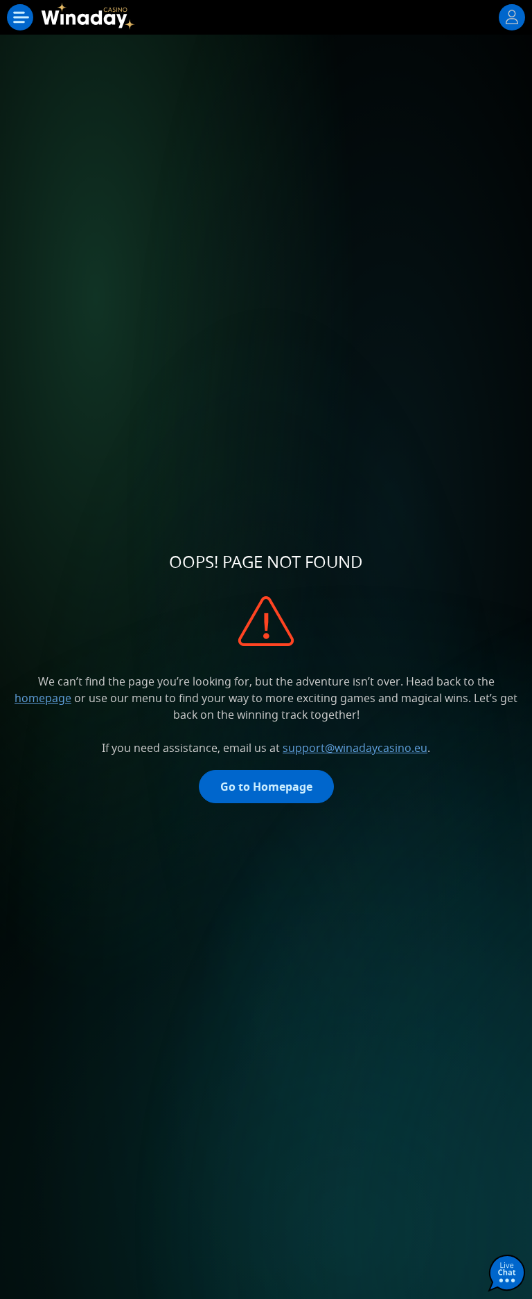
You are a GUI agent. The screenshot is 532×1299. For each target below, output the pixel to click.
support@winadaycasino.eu (355, 747)
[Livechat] (507, 1274)
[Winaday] (89, 20)
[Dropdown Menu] (20, 17)
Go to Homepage (266, 786)
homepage (43, 698)
